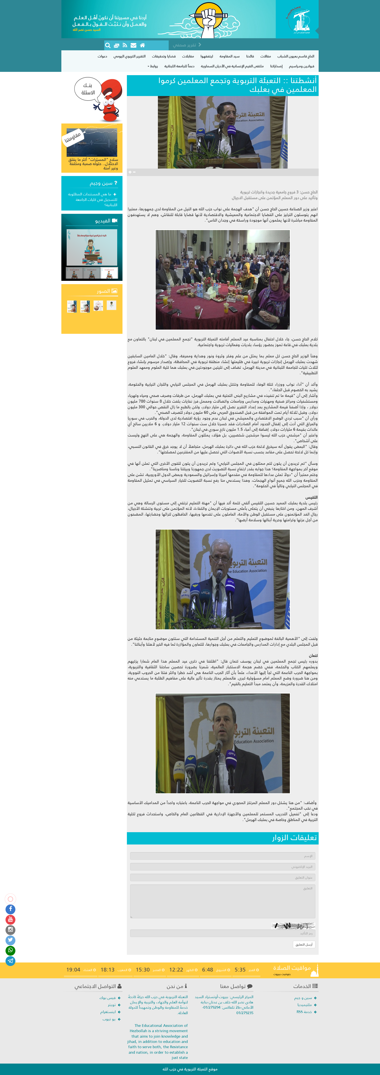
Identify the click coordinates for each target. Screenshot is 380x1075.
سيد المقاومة (230, 56)
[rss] (125, 45)
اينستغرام (108, 1012)
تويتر (112, 1005)
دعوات (102, 56)
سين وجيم (102, 183)
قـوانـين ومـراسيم (301, 66)
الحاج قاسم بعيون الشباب (296, 56)
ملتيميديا (305, 1005)
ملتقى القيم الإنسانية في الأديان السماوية (232, 66)
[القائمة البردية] (133, 45)
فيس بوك (108, 998)
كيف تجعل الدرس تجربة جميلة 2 (96, 255)
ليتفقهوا (207, 56)
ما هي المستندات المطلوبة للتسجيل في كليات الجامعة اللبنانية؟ (92, 199)
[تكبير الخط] (130, 172)
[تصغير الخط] (134, 172)
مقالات (266, 56)
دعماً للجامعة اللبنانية (179, 66)
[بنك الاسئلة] (98, 99)
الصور (104, 291)
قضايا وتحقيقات (164, 56)
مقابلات (188, 56)
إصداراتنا (276, 66)
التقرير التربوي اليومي (130, 56)
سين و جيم (303, 998)
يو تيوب (110, 1019)
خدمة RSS (305, 1012)
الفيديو (103, 220)
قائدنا (250, 56)
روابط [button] (153, 66)
